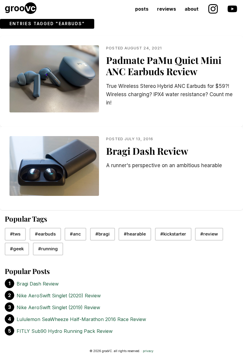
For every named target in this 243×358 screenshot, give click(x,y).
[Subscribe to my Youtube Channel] (233, 8)
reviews (166, 9)
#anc (75, 234)
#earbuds (45, 234)
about (192, 9)
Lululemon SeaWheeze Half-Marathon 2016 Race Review (81, 319)
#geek (17, 248)
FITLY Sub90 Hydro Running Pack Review (65, 331)
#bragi (102, 234)
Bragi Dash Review (147, 150)
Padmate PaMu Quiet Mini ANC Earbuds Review (163, 66)
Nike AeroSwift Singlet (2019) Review (58, 307)
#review (209, 234)
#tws (15, 234)
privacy (148, 351)
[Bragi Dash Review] (54, 166)
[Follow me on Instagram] (212, 8)
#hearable (135, 234)
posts (141, 9)
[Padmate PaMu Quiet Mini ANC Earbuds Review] (54, 78)
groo (20, 8)
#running (48, 248)
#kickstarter (173, 234)
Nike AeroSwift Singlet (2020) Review (59, 296)
